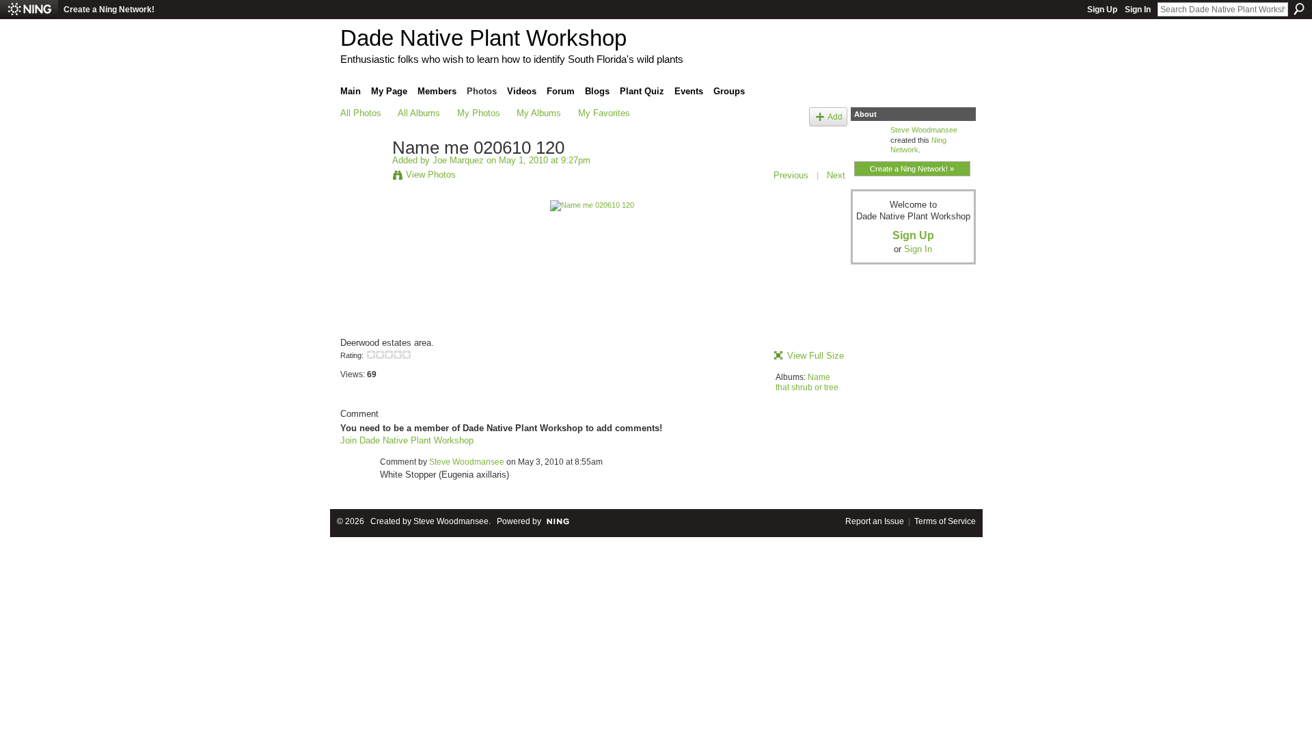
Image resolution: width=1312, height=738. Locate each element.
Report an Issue (874, 521)
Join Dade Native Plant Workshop (407, 440)
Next (836, 175)
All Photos (360, 113)
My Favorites (604, 113)
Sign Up (1102, 9)
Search (1299, 9)
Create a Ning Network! (109, 9)
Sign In (1138, 9)
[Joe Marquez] (362, 177)
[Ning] (29, 9)
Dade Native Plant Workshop (483, 38)
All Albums (419, 113)
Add (835, 116)
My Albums (539, 113)
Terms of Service (945, 521)
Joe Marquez (458, 160)
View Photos (431, 174)
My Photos (478, 113)
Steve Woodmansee (466, 462)
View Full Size (815, 356)
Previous (791, 175)
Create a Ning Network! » (912, 169)
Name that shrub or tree (807, 382)
